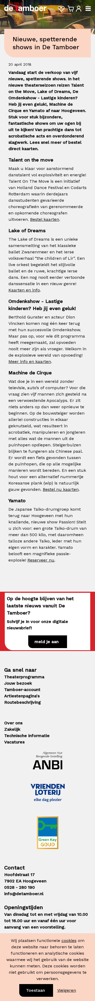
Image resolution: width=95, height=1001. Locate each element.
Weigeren (66, 990)
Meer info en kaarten (29, 361)
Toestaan (35, 990)
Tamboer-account (22, 689)
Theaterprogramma (24, 676)
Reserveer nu (40, 560)
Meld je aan (47, 641)
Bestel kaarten (44, 219)
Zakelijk (12, 729)
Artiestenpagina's (22, 695)
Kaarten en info (24, 290)
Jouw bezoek (18, 683)
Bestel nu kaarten (61, 489)
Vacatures (14, 741)
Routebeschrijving (22, 702)
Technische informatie (27, 735)
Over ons (13, 722)
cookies (69, 940)
